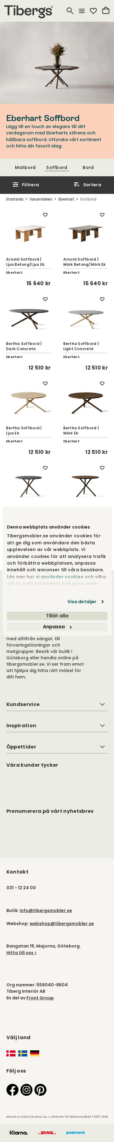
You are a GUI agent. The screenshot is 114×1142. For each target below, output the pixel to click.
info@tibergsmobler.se (46, 910)
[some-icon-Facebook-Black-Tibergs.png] (12, 1089)
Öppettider (21, 746)
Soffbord (56, 167)
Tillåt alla (57, 615)
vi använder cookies (59, 577)
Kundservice (23, 704)
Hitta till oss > (21, 953)
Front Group (40, 998)
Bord (88, 167)
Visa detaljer (81, 602)
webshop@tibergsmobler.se (62, 924)
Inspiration (21, 725)
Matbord (25, 167)
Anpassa (54, 626)
